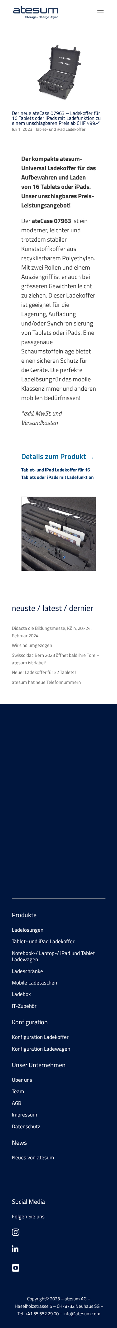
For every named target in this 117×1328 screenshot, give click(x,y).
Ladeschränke (27, 971)
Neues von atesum (33, 1157)
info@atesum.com (64, 861)
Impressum (24, 1115)
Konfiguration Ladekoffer (40, 1037)
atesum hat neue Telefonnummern (46, 682)
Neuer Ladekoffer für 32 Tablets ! (44, 672)
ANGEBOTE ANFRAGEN (45, 799)
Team (18, 1091)
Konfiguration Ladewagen (41, 1049)
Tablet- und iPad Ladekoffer (60, 129)
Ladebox (21, 994)
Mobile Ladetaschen (34, 983)
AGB (16, 1103)
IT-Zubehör (24, 1006)
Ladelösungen (27, 930)
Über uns (22, 1080)
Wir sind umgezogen (32, 645)
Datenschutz (26, 1126)
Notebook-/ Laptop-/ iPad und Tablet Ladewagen (53, 956)
